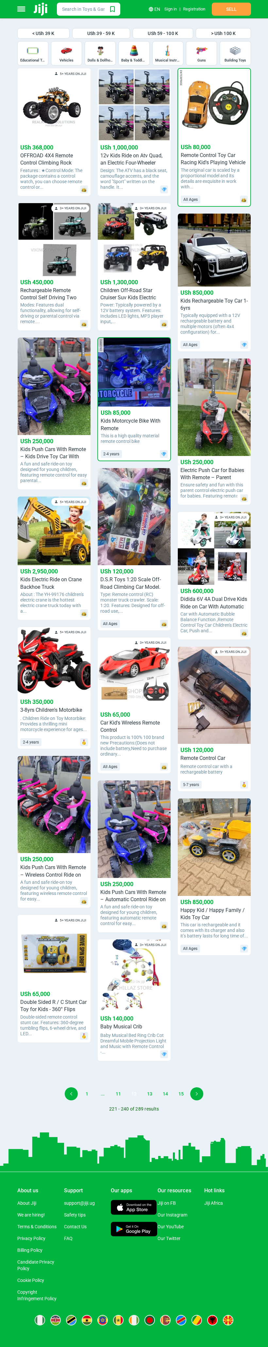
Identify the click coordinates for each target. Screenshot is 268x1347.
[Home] (41, 9)
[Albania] (212, 1320)
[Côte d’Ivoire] (134, 1320)
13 (149, 1093)
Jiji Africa (213, 1203)
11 (118, 1093)
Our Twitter (169, 1238)
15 (181, 1093)
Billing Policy (29, 1250)
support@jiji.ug (79, 1203)
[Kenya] (55, 1320)
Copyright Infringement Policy (37, 1295)
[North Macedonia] (228, 1320)
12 (134, 1093)
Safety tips (75, 1214)
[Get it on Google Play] (134, 1230)
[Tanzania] (71, 1320)
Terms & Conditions (37, 1226)
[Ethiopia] (102, 1320)
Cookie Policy (30, 1280)
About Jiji (26, 1203)
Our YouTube (171, 1226)
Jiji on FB (167, 1203)
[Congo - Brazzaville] (197, 1320)
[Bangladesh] (149, 1320)
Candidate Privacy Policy (35, 1265)
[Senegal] (118, 1320)
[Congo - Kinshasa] (181, 1320)
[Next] (196, 1093)
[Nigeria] (40, 1320)
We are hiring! (31, 1214)
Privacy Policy (31, 1238)
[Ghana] (87, 1320)
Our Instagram (172, 1214)
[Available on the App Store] (134, 1208)
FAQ (68, 1238)
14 (165, 1093)
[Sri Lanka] (165, 1320)
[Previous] (71, 1093)
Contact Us (75, 1226)
